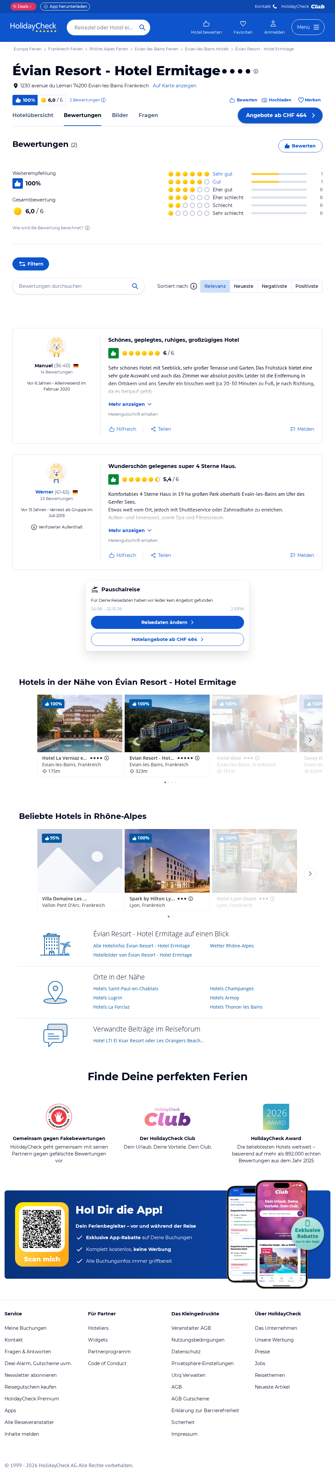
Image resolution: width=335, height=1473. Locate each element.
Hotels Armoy (224, 998)
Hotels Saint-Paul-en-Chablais (125, 988)
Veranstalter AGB (191, 1328)
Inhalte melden (22, 1434)
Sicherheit (183, 1422)
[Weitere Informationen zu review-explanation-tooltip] (103, 100)
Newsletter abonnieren (31, 1375)
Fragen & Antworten (28, 1352)
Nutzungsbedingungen (197, 1340)
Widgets (98, 1340)
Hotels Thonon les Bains (236, 1007)
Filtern (35, 264)
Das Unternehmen (276, 1328)
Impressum (184, 1434)
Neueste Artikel (272, 1387)
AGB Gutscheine (190, 1399)
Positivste (306, 286)
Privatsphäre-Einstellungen (202, 1363)
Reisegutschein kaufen (30, 1387)
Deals (20, 6)
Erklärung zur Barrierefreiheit (205, 1410)
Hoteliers (98, 1328)
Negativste (274, 286)
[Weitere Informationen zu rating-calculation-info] (87, 228)
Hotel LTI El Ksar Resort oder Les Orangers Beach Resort (149, 1040)
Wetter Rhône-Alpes (232, 946)
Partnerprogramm (109, 1352)
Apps (10, 1410)
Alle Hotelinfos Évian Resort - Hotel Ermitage (141, 946)
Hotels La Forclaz (111, 1007)
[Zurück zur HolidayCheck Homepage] (33, 27)
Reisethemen (270, 1375)
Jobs (260, 1363)
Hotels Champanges (232, 988)
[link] (206, 27)
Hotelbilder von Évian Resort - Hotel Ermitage (142, 955)
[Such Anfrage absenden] (142, 27)
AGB (176, 1387)
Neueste (244, 286)
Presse (262, 1352)
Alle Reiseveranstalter (29, 1422)
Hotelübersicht (32, 115)
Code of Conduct (107, 1363)
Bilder (120, 115)
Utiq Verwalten (188, 1375)
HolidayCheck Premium (32, 1399)
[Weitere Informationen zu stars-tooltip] (255, 71)
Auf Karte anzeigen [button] (174, 86)
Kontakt (263, 6)
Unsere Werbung (274, 1340)
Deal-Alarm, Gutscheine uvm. (38, 1363)
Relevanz (215, 286)
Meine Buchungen (25, 1328)
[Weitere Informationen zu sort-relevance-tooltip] (194, 286)
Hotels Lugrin (107, 998)
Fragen (148, 115)
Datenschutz (186, 1352)
